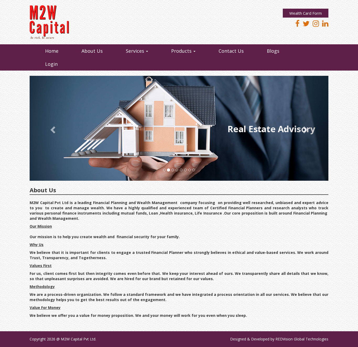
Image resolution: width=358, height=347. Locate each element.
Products (182, 51)
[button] (52, 128)
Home (51, 51)
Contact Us (231, 51)
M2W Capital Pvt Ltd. (78, 339)
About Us (92, 51)
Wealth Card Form (305, 13)
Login (51, 64)
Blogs (273, 51)
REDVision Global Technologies (301, 339)
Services (135, 51)
